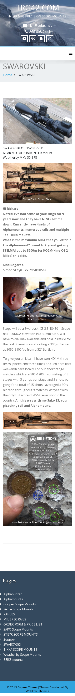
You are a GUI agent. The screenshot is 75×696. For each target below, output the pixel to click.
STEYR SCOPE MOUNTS (20, 634)
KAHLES (9, 614)
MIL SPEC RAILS (14, 619)
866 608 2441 (39, 31)
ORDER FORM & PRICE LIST (22, 624)
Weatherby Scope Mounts (22, 654)
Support (9, 639)
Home (7, 75)
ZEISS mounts (13, 660)
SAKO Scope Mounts (18, 629)
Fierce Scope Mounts (18, 609)
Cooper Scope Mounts (19, 604)
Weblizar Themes (37, 691)
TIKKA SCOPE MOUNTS (20, 649)
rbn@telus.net (40, 25)
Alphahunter (12, 594)
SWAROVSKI (12, 644)
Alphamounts (13, 599)
